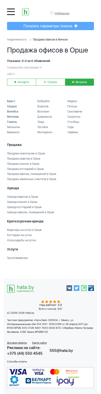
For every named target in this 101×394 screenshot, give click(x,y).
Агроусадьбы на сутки (21, 240)
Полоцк (72, 106)
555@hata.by (61, 350)
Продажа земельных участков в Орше (31, 179)
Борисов (42, 106)
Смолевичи (74, 111)
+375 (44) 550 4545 (25, 353)
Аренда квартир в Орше (22, 196)
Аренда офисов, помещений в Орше (30, 212)
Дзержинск (44, 116)
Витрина (81, 82)
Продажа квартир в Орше (23, 158)
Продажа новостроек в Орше (26, 153)
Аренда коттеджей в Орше (24, 207)
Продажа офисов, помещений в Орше (31, 174)
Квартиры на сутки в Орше (24, 230)
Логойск (42, 127)
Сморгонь (74, 116)
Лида (40, 122)
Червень (72, 132)
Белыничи (13, 127)
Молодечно (44, 132)
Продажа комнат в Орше (23, 163)
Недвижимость (17, 39)
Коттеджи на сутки (19, 235)
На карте (23, 82)
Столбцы (73, 122)
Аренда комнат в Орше (22, 202)
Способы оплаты (17, 361)
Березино (13, 132)
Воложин (43, 111)
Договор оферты (17, 342)
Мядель (72, 101)
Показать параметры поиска (48, 26)
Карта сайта (39, 342)
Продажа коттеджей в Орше (25, 169)
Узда (70, 127)
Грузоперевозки (17, 258)
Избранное (52, 13)
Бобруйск (43, 101)
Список (52, 82)
